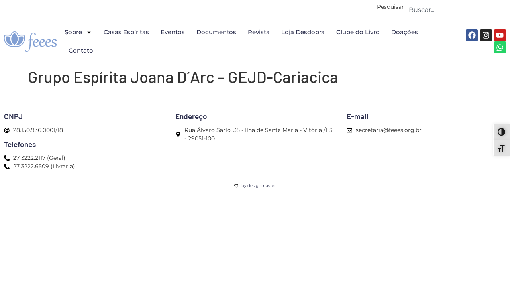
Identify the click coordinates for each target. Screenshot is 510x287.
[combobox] (455, 9)
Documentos (216, 32)
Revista (259, 32)
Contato (81, 50)
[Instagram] (486, 35)
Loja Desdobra (303, 32)
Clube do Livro (358, 32)
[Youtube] (500, 35)
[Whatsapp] (500, 47)
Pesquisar (390, 7)
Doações (404, 32)
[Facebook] (472, 35)
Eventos (173, 32)
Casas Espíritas (126, 32)
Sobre (73, 32)
